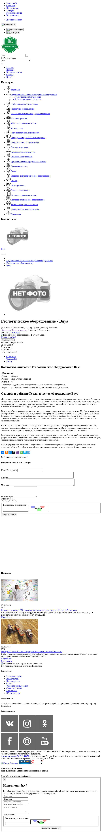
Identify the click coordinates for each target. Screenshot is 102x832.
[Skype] (25, 452)
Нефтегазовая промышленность (25, 133)
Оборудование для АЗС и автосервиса (28, 137)
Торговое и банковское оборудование (27, 200)
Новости (10, 70)
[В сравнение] (2, 254)
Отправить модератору (51, 828)
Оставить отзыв (19, 330)
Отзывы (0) (11, 359)
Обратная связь (13, 693)
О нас (9, 683)
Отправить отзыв (9, 515)
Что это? (16, 332)
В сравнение (44, 330)
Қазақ (16, 33)
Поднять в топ (8, 340)
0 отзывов (6, 330)
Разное (14, 171)
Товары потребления (20, 190)
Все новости (6, 661)
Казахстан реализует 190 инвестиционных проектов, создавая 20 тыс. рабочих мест (39, 610)
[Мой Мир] (10, 452)
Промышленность (19, 166)
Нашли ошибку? (8, 337)
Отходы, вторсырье (19, 147)
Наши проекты (13, 681)
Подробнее (6, 617)
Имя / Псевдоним (9, 470)
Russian (19, 30)
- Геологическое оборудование (26, 97)
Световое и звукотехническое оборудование (30, 176)
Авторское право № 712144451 (15, 756)
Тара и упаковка (18, 185)
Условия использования (17, 686)
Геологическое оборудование (19, 263)
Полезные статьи (14, 72)
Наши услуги (12, 679)
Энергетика (16, 214)
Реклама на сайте (14, 676)
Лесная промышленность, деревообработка (30, 113)
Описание (11, 356)
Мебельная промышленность (24, 123)
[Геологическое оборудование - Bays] (29, 314)
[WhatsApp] (21, 452)
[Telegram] (28, 452)
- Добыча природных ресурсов (26, 99)
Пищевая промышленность (23, 152)
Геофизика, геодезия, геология (24, 104)
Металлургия (17, 128)
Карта (9, 361)
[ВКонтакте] (2, 452)
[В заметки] (5, 254)
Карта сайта (11, 690)
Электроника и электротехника (25, 209)
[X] (13, 452)
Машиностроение (19, 118)
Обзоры (9, 75)
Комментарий (7, 496)
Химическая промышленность (24, 204)
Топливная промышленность (24, 195)
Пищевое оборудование (21, 157)
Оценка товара (7, 499)
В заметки (32, 330)
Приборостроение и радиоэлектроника (28, 161)
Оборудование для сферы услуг (25, 142)
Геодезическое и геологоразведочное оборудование (34, 94)
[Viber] (17, 452)
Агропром (15, 90)
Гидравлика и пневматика (22, 109)
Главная (10, 67)
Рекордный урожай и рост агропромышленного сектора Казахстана (31, 651)
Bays (3, 249)
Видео (9, 77)
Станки (14, 180)
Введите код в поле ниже (14, 505)
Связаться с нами (14, 688)
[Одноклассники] (6, 452)
